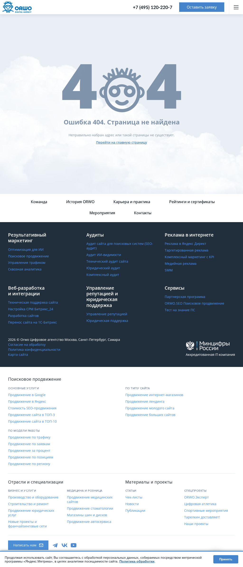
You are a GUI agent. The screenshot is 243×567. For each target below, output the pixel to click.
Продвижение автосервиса (89, 522)
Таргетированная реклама (186, 250)
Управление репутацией (106, 314)
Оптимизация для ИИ (26, 249)
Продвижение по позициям (30, 457)
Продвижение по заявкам (29, 444)
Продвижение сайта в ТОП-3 (31, 415)
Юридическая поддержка (107, 321)
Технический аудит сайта (107, 261)
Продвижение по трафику (29, 437)
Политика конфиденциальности (34, 350)
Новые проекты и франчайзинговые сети (27, 524)
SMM (169, 270)
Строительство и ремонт (28, 504)
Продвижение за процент (29, 450)
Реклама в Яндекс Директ (185, 244)
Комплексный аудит (102, 275)
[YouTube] (73, 545)
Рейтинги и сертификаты (192, 202)
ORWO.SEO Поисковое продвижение (194, 303)
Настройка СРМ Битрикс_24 (30, 309)
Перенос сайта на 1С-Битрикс (32, 322)
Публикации (135, 510)
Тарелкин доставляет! (202, 517)
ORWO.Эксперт (196, 497)
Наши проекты (196, 524)
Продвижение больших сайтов (150, 415)
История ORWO (80, 202)
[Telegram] (55, 545)
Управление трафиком (26, 263)
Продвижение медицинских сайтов (89, 499)
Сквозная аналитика (25, 269)
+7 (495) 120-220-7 (152, 7)
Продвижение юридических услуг (31, 512)
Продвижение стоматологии (90, 508)
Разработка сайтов (23, 316)
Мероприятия (102, 213)
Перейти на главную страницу (121, 142)
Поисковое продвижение (28, 256)
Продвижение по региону (29, 464)
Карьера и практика (131, 202)
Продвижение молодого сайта (149, 408)
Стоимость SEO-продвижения (32, 408)
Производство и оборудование (33, 497)
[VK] (64, 545)
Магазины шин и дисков (87, 515)
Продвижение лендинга (144, 401)
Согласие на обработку (27, 345)
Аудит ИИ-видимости (103, 255)
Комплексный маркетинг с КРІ (189, 257)
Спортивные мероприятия (206, 510)
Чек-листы (133, 497)
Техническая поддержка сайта (33, 302)
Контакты (142, 213)
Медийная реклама (180, 263)
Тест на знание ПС (180, 310)
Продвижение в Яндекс (27, 401)
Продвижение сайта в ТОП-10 (32, 421)
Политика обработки (136, 561)
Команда (39, 202)
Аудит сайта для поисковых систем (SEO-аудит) (119, 246)
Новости (132, 504)
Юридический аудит (103, 268)
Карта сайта (18, 354)
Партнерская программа (185, 297)
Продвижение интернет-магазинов (154, 395)
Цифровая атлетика (200, 504)
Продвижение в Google (27, 395)
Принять (225, 559)
